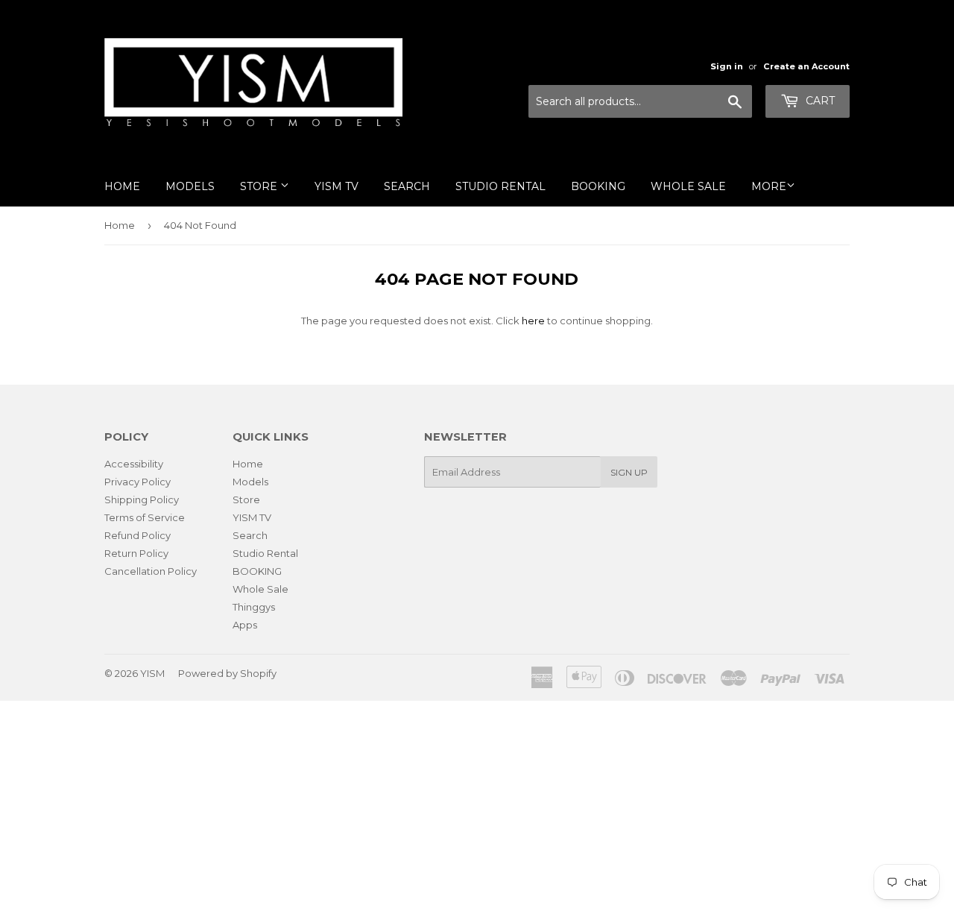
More (768, 186)
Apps (245, 625)
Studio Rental (500, 186)
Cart (819, 100)
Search (407, 186)
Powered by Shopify (227, 673)
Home (122, 186)
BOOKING (598, 186)
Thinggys (254, 607)
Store (260, 186)
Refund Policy (137, 535)
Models (190, 186)
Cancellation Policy (150, 571)
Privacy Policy (137, 482)
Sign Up (629, 472)
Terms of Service (144, 517)
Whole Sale (688, 186)
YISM (152, 673)
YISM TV (336, 186)
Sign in (726, 66)
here (533, 321)
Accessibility (133, 464)
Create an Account (806, 66)
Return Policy (136, 553)
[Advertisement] (447, 805)
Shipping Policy (141, 499)
